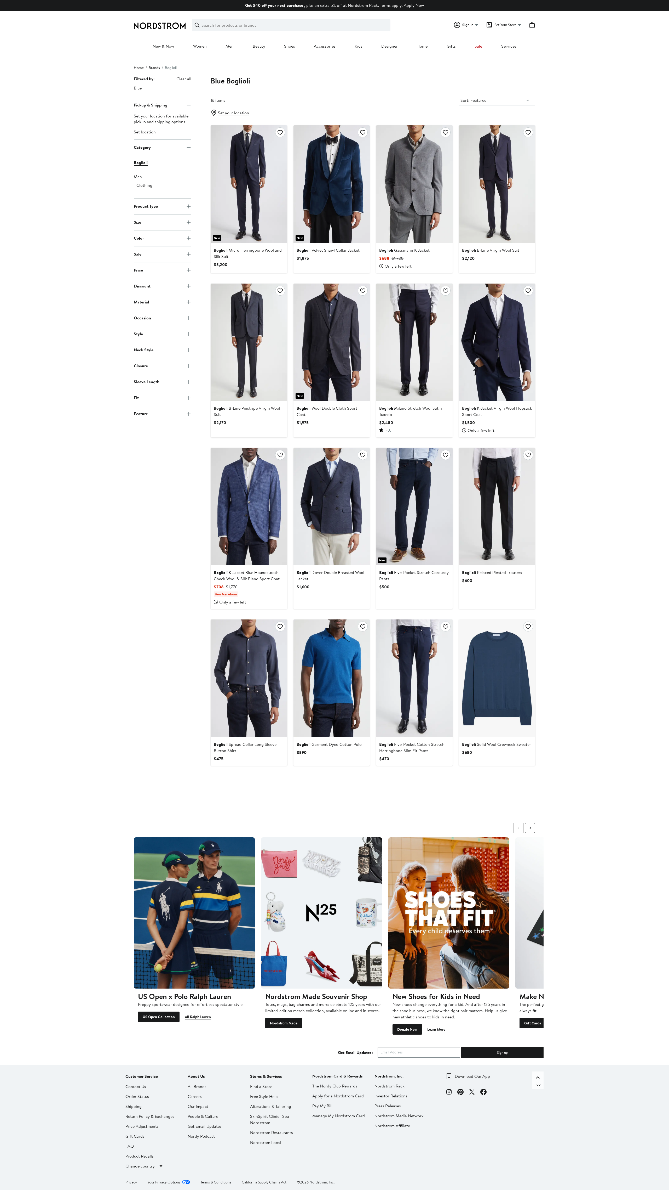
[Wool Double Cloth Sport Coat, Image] (331, 342)
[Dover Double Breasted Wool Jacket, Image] (331, 506)
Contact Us (135, 1086)
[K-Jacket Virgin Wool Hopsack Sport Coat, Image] (497, 342)
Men (230, 46)
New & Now (163, 46)
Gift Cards (532, 1023)
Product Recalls (139, 1156)
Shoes (289, 46)
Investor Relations (390, 1096)
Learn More (436, 1029)
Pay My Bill (322, 1106)
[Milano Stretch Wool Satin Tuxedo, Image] (414, 342)
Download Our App (472, 1076)
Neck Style (143, 350)
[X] (472, 1093)
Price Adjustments (142, 1126)
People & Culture (203, 1116)
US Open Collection (159, 1016)
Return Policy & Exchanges (149, 1116)
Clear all (183, 78)
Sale (478, 46)
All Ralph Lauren (198, 1016)
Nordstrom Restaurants (271, 1132)
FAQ (129, 1146)
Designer (389, 46)
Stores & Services (266, 1076)
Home (422, 46)
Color (139, 238)
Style (138, 334)
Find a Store (261, 1086)
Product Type (146, 206)
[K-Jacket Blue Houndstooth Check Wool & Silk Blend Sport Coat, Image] (249, 506)
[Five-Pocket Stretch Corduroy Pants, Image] (414, 506)
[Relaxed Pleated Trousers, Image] (497, 506)
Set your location (233, 113)
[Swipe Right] (530, 828)
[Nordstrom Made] (321, 913)
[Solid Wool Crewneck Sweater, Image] (497, 678)
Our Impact (198, 1106)
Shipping (133, 1106)
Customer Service (141, 1076)
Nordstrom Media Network (399, 1116)
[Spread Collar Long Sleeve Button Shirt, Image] (249, 678)
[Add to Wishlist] (280, 132)
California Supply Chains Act (264, 1182)
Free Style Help (264, 1096)
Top (538, 1084)
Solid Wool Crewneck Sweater (496, 744)
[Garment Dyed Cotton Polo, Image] (331, 678)
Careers (195, 1096)
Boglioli (141, 162)
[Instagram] (449, 1093)
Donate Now (407, 1029)
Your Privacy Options (164, 1182)
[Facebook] (483, 1093)
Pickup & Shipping (150, 105)
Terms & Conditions (215, 1182)
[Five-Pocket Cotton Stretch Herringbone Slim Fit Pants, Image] (414, 678)
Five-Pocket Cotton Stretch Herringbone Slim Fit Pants (412, 747)
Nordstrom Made (283, 1023)
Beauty (259, 46)
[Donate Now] (448, 913)
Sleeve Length (146, 382)
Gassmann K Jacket (404, 250)
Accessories (325, 46)
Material (141, 302)
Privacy (131, 1182)
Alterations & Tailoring (270, 1106)
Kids (358, 46)
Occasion (142, 318)
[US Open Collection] (194, 913)
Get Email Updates (205, 1126)
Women (200, 46)
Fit (136, 398)
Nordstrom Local (265, 1142)
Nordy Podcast (201, 1136)
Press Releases (387, 1106)
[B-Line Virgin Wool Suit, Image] (497, 183)
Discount (142, 286)
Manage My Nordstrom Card (338, 1116)
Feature (141, 413)
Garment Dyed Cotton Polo (329, 744)
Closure (141, 366)
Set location (145, 132)
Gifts (451, 46)
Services (508, 46)
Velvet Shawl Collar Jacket (328, 250)
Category (142, 147)
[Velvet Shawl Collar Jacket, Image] (331, 183)
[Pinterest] (460, 1093)
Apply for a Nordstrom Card (338, 1096)
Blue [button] (138, 88)
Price (138, 270)
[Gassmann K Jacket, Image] (414, 183)
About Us (196, 1076)
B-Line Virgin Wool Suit (490, 250)
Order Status (137, 1096)
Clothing (144, 185)
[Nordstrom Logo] (160, 25)
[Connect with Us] (495, 1093)
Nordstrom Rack (389, 1086)
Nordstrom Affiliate (392, 1126)
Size (137, 222)
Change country (140, 1166)
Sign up (502, 1052)
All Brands (197, 1086)
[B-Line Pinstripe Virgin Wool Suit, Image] (249, 342)
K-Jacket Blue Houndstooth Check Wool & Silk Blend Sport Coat (247, 575)
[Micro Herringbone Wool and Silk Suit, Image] (249, 183)
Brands (154, 67)
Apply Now (414, 5)
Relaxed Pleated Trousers (492, 572)
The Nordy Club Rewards (334, 1086)
